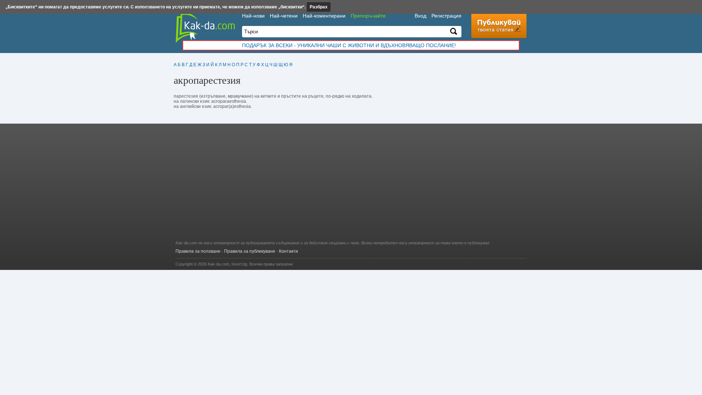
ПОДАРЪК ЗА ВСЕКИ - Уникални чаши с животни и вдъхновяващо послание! (349, 45)
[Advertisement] (351, 186)
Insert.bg (239, 264)
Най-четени (284, 16)
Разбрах (319, 7)
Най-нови (253, 16)
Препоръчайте (368, 16)
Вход (420, 16)
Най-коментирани (324, 16)
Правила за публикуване (249, 251)
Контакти (288, 251)
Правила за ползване (198, 251)
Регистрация (446, 16)
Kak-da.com (218, 264)
